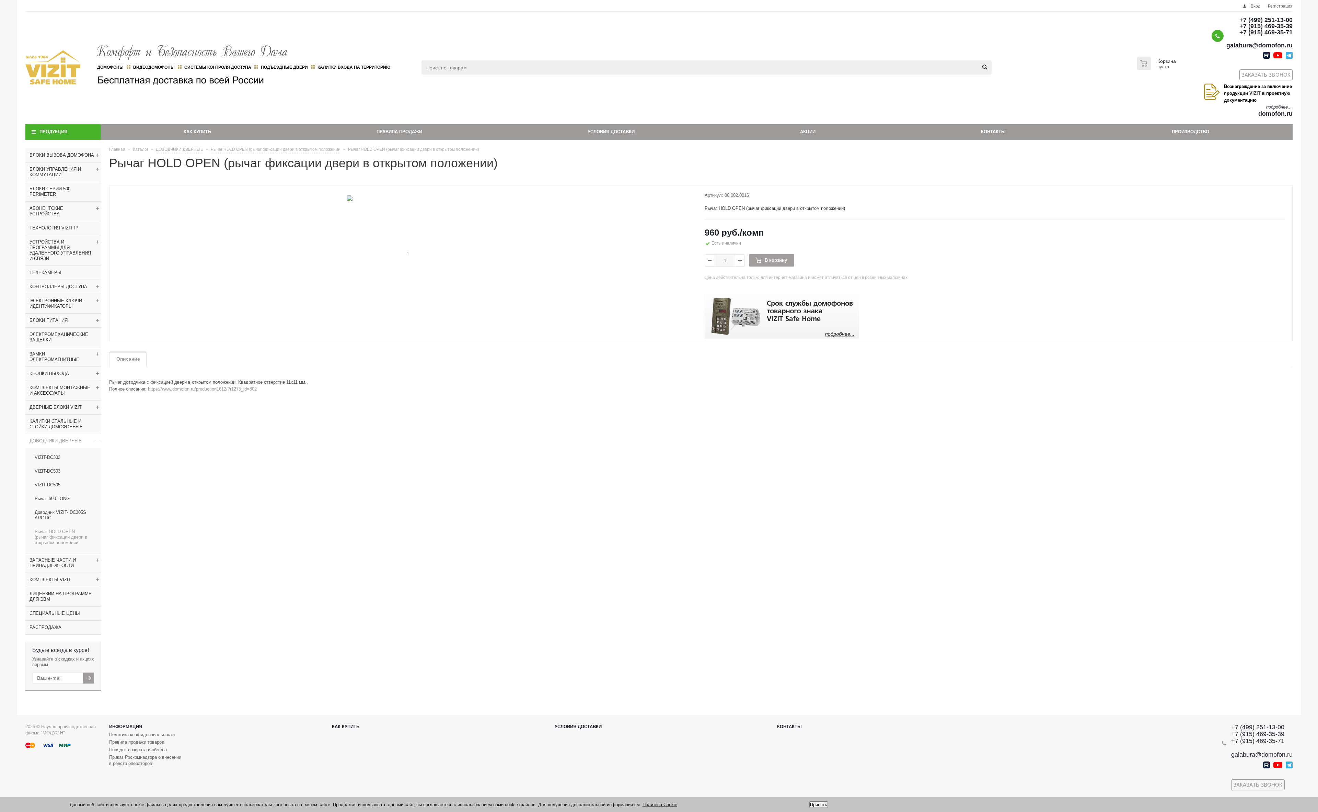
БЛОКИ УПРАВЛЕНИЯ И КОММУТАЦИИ (55, 172)
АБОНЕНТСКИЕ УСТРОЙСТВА (46, 211)
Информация (125, 726)
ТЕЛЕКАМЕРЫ (45, 272)
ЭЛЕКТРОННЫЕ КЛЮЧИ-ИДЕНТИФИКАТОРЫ (56, 303)
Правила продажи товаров (136, 742)
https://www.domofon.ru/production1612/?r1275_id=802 (202, 389)
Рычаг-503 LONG (52, 498)
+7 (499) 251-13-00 (1266, 20)
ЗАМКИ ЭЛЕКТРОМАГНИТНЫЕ (54, 356)
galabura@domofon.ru (1259, 45)
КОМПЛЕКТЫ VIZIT (50, 579)
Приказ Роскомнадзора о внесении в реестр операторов (145, 760)
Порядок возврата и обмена (138, 749)
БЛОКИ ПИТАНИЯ (49, 320)
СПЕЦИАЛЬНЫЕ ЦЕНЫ (55, 613)
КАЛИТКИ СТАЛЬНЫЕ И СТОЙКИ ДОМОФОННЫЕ (56, 424)
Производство (1190, 131)
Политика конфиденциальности (142, 734)
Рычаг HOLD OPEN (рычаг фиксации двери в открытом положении (61, 537)
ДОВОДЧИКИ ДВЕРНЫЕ (56, 440)
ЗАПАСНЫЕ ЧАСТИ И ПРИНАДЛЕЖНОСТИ (53, 562)
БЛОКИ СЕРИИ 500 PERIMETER (50, 191)
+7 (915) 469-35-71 (1266, 32)
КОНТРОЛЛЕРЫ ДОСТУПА (58, 286)
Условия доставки (611, 131)
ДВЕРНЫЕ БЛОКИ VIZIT (56, 407)
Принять (818, 804)
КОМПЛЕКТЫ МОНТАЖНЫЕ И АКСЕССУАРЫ (60, 390)
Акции (808, 131)
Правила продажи (399, 131)
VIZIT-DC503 (47, 471)
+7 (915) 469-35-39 (1266, 26)
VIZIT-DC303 (47, 457)
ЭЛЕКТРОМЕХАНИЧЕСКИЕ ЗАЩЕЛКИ (59, 337)
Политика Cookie (660, 804)
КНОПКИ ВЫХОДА (49, 373)
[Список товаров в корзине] (1157, 68)
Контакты (993, 131)
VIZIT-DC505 (47, 484)
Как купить (197, 131)
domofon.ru (1275, 113)
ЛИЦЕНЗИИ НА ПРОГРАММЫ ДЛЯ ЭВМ (61, 596)
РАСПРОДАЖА (45, 627)
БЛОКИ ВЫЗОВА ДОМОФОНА (62, 155)
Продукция (53, 131)
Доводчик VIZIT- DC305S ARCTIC (60, 515)
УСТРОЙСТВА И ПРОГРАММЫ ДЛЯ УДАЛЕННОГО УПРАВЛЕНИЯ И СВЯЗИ (60, 250)
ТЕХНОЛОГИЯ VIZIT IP (54, 227)
